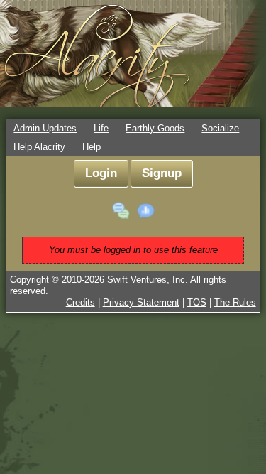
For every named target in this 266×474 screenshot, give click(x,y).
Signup (162, 173)
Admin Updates (45, 128)
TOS (196, 302)
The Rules (235, 302)
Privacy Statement (141, 302)
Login (101, 173)
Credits (80, 302)
